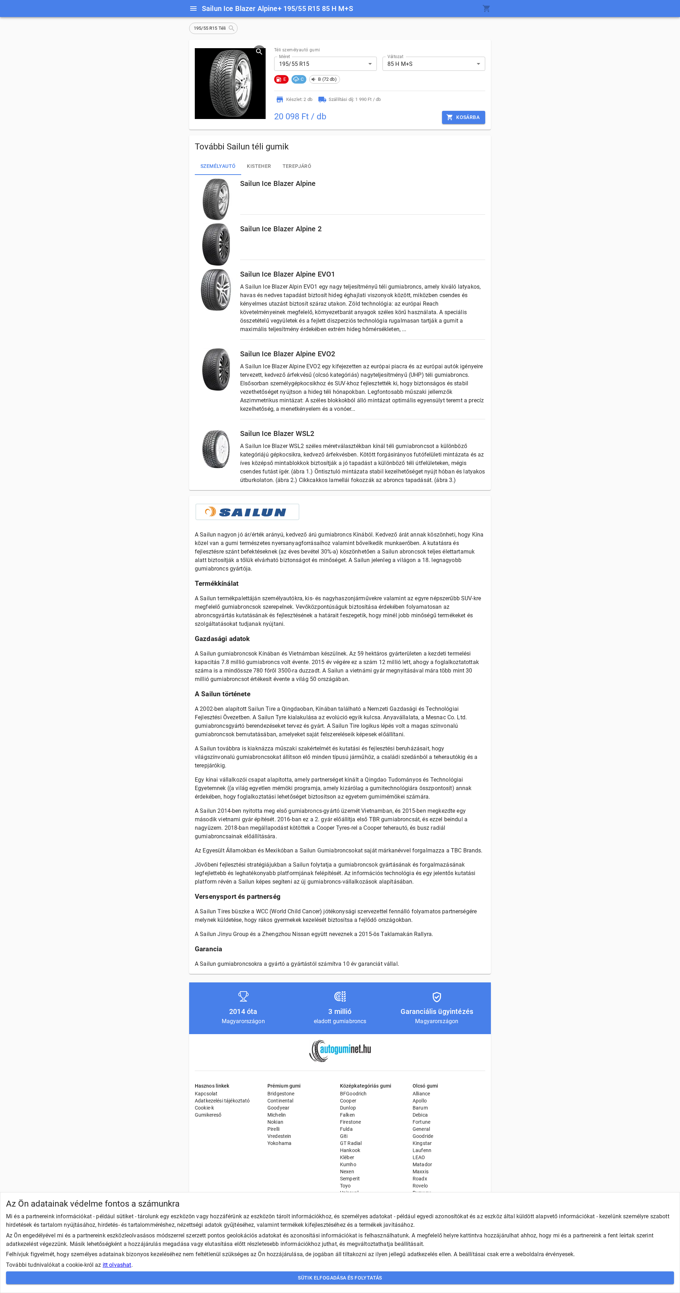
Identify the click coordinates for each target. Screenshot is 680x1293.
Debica (420, 1115)
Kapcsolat (206, 1093)
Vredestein (279, 1136)
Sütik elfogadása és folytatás (340, 1278)
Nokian (275, 1122)
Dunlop (348, 1108)
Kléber (347, 1157)
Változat (395, 56)
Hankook (350, 1150)
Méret (284, 56)
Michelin (276, 1115)
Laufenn (422, 1150)
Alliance (421, 1093)
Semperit (350, 1178)
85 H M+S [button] (400, 64)
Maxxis (421, 1171)
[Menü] (193, 8)
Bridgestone (281, 1093)
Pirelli (273, 1129)
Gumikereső (208, 1115)
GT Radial (351, 1143)
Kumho (348, 1164)
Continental (280, 1101)
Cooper (348, 1101)
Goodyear (278, 1108)
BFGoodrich (353, 1093)
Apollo (420, 1101)
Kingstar (422, 1143)
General (421, 1129)
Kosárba (468, 117)
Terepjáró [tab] (297, 166)
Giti (344, 1136)
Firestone (350, 1122)
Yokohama (279, 1143)
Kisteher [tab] (259, 166)
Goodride (423, 1136)
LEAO (419, 1157)
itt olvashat (117, 1264)
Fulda (346, 1129)
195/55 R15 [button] (294, 64)
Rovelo (420, 1186)
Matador (422, 1164)
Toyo (345, 1186)
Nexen (347, 1171)
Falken (347, 1115)
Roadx (420, 1178)
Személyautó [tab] (218, 166)
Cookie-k (204, 1108)
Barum (420, 1108)
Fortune (421, 1122)
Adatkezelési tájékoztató (222, 1101)
